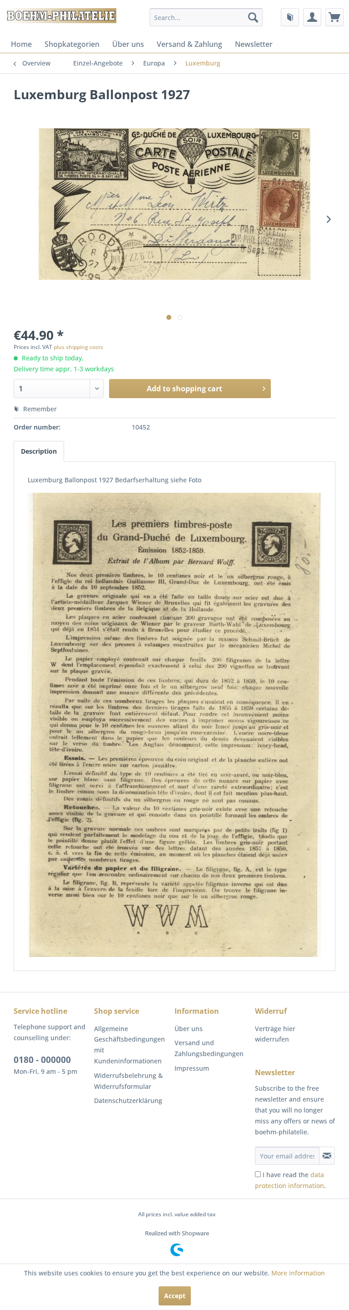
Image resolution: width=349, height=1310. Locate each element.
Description (39, 451)
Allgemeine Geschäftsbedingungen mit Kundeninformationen (129, 1044)
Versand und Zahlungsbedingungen (209, 1048)
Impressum (191, 1068)
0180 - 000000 (42, 1060)
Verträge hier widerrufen (275, 1034)
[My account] (312, 17)
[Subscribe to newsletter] (327, 1156)
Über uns (128, 44)
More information (298, 1273)
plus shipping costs (78, 347)
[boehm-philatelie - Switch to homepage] (60, 19)
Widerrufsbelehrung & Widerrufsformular (128, 1081)
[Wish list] (290, 17)
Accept (174, 1295)
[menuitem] (206, 17)
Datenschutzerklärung (128, 1100)
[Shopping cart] (334, 17)
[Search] (253, 17)
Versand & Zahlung (189, 44)
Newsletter (254, 44)
